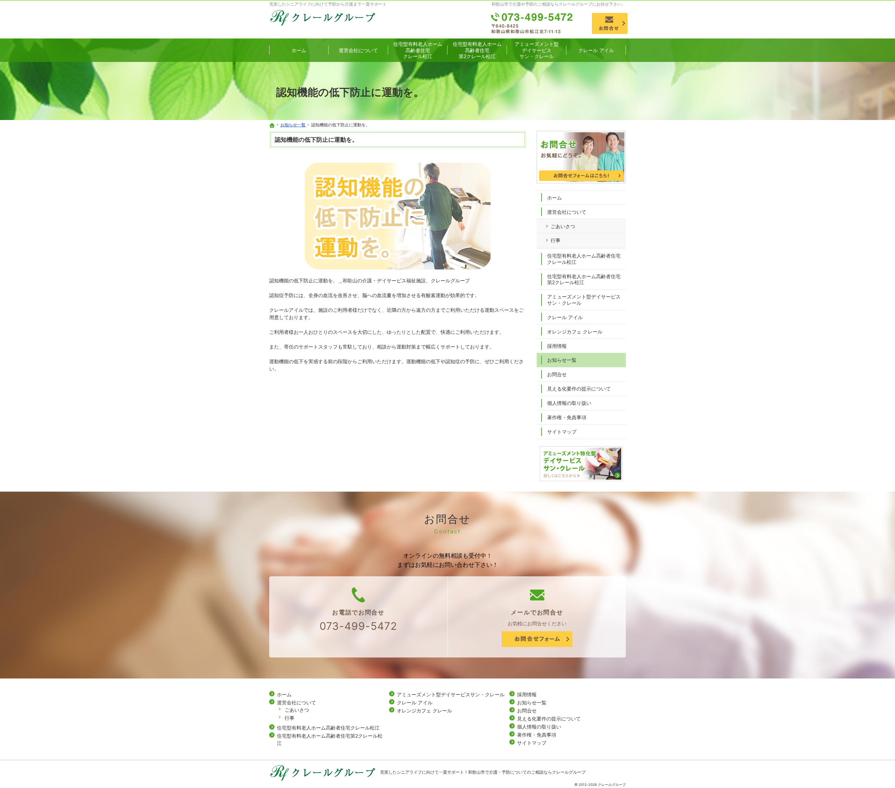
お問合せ (557, 374)
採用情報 (557, 346)
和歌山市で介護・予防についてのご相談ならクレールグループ (527, 772)
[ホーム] (272, 125)
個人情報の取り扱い (569, 403)
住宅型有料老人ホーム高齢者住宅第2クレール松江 (584, 279)
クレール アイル (565, 317)
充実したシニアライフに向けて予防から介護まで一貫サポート (328, 4)
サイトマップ (562, 432)
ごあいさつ (563, 226)
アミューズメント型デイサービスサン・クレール (584, 300)
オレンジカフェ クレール (574, 332)
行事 (555, 240)
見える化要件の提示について (579, 389)
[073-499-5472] (532, 23)
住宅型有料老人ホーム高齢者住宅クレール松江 (584, 259)
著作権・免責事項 (566, 417)
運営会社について (566, 212)
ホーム (554, 197)
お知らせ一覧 (562, 360)
